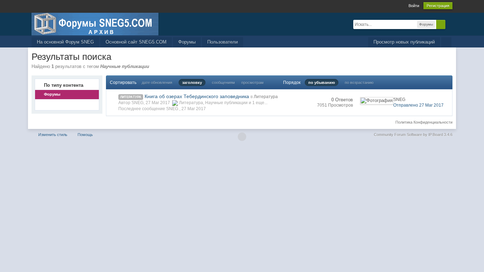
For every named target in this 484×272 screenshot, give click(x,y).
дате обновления (157, 82)
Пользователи (222, 42)
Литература (130, 97)
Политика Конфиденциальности (423, 122)
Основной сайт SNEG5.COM (136, 42)
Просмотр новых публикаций (404, 42)
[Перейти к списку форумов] (95, 23)
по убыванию (321, 82)
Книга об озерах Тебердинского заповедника (197, 96)
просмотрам (252, 82)
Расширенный (449, 24)
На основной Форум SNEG (65, 42)
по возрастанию (359, 82)
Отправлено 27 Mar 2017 (418, 105)
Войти (414, 6)
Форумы (187, 42)
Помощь (85, 134)
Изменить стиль (52, 134)
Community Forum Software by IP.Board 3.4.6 (413, 134)
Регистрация (438, 6)
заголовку (192, 82)
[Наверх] (242, 136)
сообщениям (223, 82)
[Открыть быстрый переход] (446, 42)
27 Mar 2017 (193, 108)
